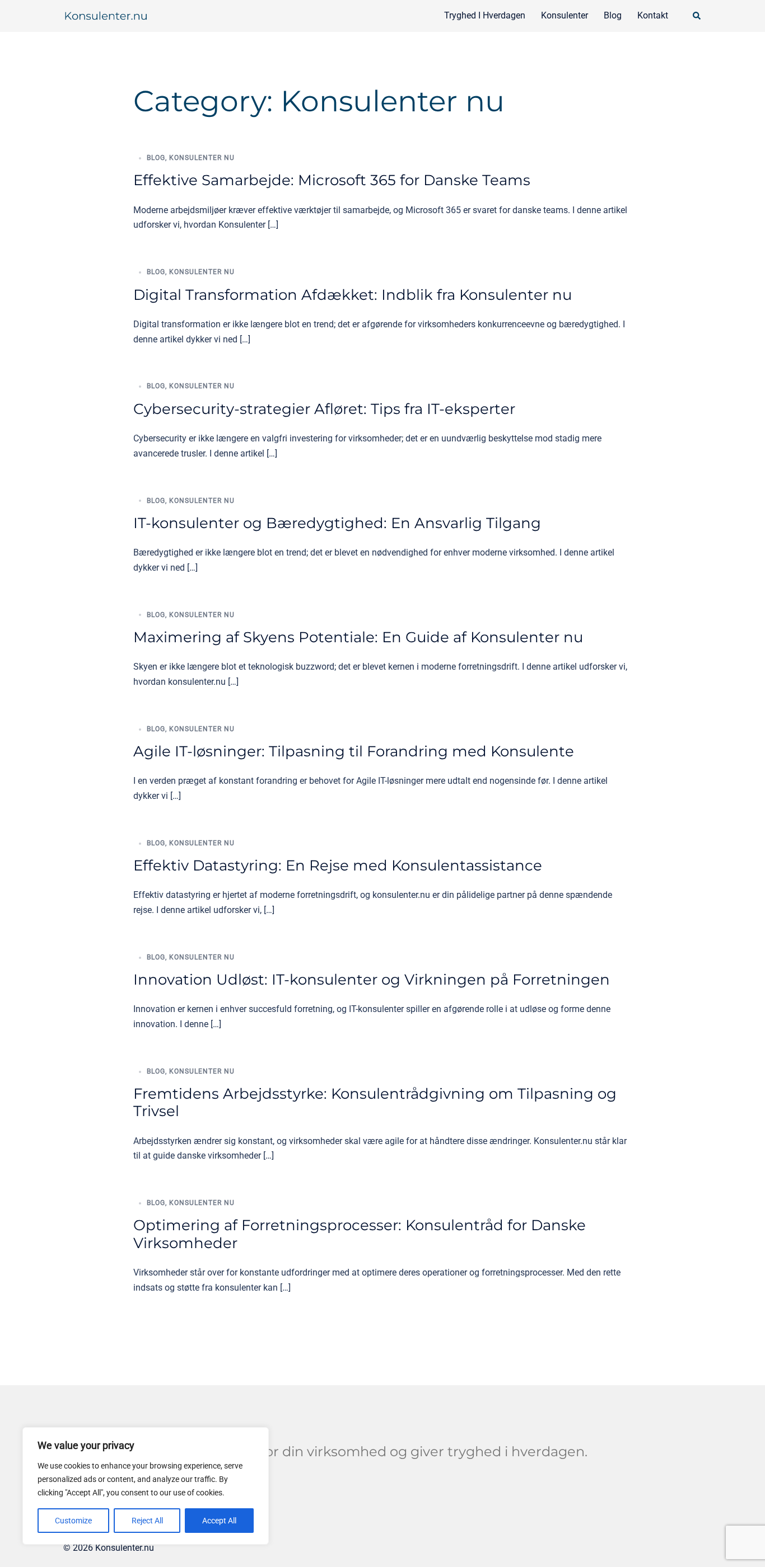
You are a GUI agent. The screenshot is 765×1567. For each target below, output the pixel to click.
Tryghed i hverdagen (484, 15)
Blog (613, 15)
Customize (73, 1520)
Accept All (219, 1520)
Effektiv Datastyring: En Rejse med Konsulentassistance (337, 865)
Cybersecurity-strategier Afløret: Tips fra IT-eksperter (324, 409)
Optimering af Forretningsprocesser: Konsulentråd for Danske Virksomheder (359, 1233)
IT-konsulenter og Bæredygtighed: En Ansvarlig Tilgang (337, 523)
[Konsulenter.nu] (105, 15)
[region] (145, 1486)
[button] (697, 16)
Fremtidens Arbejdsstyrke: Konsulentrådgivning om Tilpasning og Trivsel (375, 1102)
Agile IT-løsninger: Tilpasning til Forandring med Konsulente (353, 751)
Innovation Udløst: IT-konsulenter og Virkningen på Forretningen (371, 980)
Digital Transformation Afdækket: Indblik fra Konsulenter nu (352, 295)
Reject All (147, 1520)
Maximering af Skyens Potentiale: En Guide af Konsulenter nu (358, 637)
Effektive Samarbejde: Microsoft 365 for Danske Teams (331, 180)
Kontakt (652, 15)
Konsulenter (564, 15)
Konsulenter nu (202, 158)
